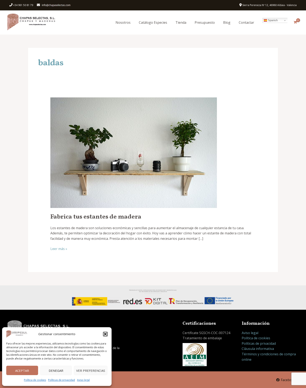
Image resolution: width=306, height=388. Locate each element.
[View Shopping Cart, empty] (295, 22)
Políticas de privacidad (61, 380)
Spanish (272, 20)
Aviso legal (83, 380)
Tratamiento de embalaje (202, 338)
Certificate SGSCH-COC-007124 (206, 333)
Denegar (56, 370)
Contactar (246, 22)
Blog (226, 22)
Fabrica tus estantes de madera (95, 217)
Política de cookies (35, 380)
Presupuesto (205, 22)
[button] (105, 334)
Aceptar (22, 370)
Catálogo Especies (153, 22)
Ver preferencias (90, 370)
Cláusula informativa (258, 348)
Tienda (180, 22)
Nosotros (123, 22)
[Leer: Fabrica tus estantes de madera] (133, 152)
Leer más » (58, 248)
